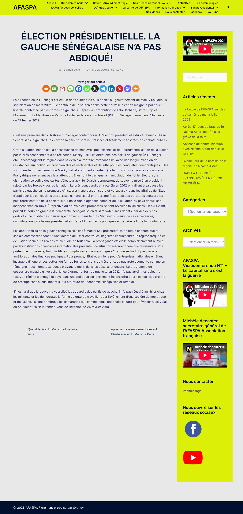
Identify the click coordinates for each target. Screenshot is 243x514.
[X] (95, 88)
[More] (136, 88)
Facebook (196, 11)
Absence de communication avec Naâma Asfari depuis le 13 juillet (203, 149)
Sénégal (117, 69)
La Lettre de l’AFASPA (136, 7)
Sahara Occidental (202, 7)
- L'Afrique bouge (97, 69)
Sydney (78, 507)
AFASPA (25, 7)
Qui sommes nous (72, 3)
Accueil (51, 3)
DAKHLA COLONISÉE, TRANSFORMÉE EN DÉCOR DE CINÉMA (202, 178)
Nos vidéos (153, 11)
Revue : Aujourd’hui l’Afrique (110, 3)
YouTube (212, 11)
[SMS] (70, 88)
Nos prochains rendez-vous (150, 3)
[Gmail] (62, 88)
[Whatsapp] (87, 88)
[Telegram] (103, 88)
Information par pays (168, 7)
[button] (228, 7)
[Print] (46, 88)
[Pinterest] (119, 88)
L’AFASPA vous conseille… (67, 7)
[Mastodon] (127, 88)
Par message (192, 391)
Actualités (184, 3)
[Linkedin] (111, 88)
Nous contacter (175, 11)
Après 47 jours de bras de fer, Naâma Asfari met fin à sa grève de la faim (204, 132)
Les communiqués (207, 3)
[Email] (54, 88)
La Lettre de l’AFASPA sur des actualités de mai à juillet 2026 (204, 114)
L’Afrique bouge (103, 7)
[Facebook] (78, 88)
